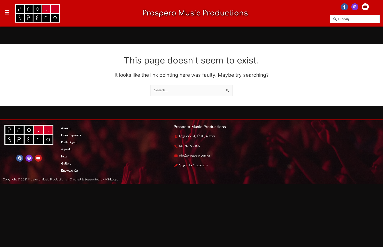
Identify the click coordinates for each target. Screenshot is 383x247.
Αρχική (65, 128)
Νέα (64, 156)
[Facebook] (19, 158)
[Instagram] (354, 6)
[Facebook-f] (344, 6)
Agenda (66, 149)
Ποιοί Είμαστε (71, 135)
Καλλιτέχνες (69, 142)
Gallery (66, 163)
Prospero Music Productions (195, 13)
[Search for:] (191, 90)
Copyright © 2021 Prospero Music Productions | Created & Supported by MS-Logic (60, 179)
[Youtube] (365, 6)
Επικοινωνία (69, 170)
